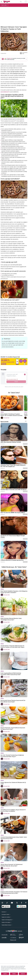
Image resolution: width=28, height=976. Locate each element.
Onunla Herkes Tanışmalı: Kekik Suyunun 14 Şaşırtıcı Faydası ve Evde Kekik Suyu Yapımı (12, 646)
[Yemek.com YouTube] (12, 902)
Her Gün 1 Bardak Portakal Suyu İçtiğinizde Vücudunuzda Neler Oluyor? (12, 755)
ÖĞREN (2, 412)
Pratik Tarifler (4, 5)
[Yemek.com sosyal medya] (12, 931)
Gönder (16, 381)
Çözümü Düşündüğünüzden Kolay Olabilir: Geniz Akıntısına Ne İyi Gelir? (14, 837)
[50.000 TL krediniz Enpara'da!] (14, 361)
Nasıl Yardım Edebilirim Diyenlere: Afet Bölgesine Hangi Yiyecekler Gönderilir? (14, 591)
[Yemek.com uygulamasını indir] (6, 906)
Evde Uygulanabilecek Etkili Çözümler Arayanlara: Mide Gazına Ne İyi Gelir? (11, 673)
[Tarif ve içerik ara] (21, 1)
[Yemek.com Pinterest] (25, 902)
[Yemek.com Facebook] (21, 902)
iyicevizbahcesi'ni (5, 91)
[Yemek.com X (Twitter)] (17, 902)
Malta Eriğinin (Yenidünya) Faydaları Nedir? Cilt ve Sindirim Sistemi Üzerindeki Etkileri (12, 414)
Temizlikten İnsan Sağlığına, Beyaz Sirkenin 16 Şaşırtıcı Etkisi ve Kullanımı (13, 810)
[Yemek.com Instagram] (2, 902)
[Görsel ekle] (25, 374)
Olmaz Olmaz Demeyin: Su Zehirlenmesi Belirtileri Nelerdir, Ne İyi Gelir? (11, 865)
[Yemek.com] (7, 2)
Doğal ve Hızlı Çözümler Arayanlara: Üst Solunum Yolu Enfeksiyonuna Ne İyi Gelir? (14, 892)
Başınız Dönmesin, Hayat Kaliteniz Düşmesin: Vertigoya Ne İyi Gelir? (13, 728)
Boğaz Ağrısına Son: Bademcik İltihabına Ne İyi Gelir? (13, 783)
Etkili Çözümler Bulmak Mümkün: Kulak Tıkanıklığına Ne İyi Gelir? (11, 619)
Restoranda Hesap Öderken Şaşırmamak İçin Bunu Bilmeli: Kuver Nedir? (13, 701)
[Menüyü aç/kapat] (1, 1)
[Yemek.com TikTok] (7, 902)
